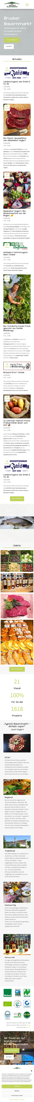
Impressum (22, 1099)
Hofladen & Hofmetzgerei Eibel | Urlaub (15, 253)
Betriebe (28, 1025)
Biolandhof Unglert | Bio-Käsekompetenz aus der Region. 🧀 (15, 213)
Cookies (11, 1099)
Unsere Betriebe (11, 40)
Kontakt (9, 46)
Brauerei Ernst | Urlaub (13, 372)
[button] (31, 1071)
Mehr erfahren (17, 499)
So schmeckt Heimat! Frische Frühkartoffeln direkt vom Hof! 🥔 (16, 422)
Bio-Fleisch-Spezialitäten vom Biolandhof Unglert (14, 139)
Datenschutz (16, 1099)
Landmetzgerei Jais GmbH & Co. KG (16, 82)
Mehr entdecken (17, 669)
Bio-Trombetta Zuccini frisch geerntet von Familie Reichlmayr (16, 328)
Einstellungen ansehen (17, 1096)
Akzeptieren (17, 1086)
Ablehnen (17, 1091)
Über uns (28, 1027)
